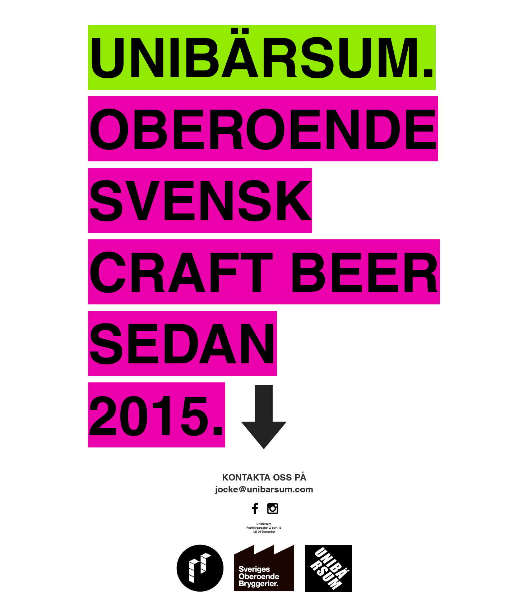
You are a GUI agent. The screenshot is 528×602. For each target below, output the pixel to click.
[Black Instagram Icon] (272, 508)
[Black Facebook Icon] (255, 508)
